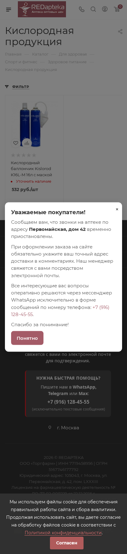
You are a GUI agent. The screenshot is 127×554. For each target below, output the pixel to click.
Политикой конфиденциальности (63, 532)
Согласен (66, 543)
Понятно (27, 338)
